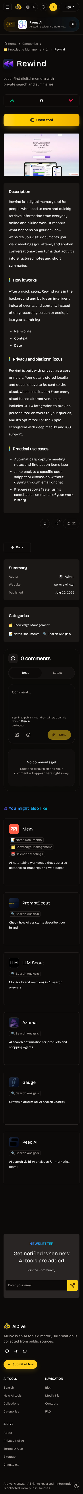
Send (63, 735)
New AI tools (12, 1395)
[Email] (24, 1351)
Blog (48, 1387)
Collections (11, 1403)
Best (25, 673)
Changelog (11, 1465)
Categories (30, 44)
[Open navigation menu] (8, 7)
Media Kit (52, 1395)
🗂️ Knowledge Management (29, 625)
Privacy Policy (14, 1441)
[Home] (18, 7)
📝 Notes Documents (24, 634)
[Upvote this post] (12, 100)
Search (9, 1387)
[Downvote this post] (71, 100)
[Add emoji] (28, 735)
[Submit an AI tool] (53, 7)
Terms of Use (13, 1449)
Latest (57, 673)
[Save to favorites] (45, 523)
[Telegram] (15, 1351)
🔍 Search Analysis (57, 634)
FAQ (48, 1411)
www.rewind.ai (64, 584)
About (8, 1433)
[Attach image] (17, 735)
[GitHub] (7, 1351)
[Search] (44, 7)
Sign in (69, 7)
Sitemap (10, 1457)
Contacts (51, 1403)
